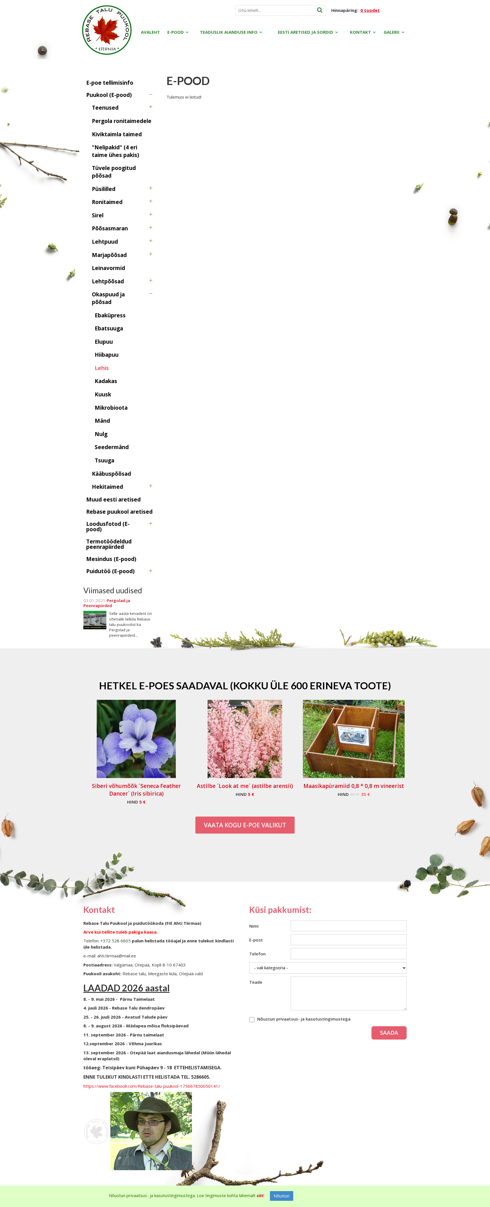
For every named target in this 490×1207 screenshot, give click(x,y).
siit (260, 1195)
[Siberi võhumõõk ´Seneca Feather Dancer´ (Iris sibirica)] (136, 739)
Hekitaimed (107, 486)
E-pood (175, 32)
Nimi (254, 926)
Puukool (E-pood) (109, 95)
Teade (255, 982)
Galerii (392, 32)
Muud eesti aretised (113, 499)
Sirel (98, 215)
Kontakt (360, 32)
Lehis (102, 368)
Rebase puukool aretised (119, 511)
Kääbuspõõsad (111, 473)
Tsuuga (104, 460)
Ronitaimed (107, 202)
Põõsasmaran (110, 228)
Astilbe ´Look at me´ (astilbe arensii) (245, 786)
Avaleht (150, 32)
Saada (389, 1032)
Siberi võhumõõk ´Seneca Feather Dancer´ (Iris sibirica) (136, 789)
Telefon (257, 954)
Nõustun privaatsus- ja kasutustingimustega (303, 1019)
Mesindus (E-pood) (111, 559)
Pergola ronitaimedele (121, 121)
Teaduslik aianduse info (228, 32)
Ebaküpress (110, 315)
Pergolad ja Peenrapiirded (106, 603)
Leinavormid (108, 268)
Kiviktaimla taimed (117, 134)
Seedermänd (112, 447)
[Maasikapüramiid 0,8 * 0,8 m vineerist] (353, 739)
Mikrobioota (111, 407)
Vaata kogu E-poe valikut (245, 825)
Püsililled (103, 189)
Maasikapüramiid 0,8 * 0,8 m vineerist (353, 786)
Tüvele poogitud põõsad (114, 171)
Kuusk (103, 394)
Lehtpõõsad (108, 281)
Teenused (105, 107)
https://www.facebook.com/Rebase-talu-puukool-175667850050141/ (151, 1086)
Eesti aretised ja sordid (305, 32)
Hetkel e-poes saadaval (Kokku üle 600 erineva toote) (245, 685)
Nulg (101, 434)
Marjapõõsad (109, 255)
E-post (256, 940)
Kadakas (106, 381)
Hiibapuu (107, 354)
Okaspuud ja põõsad (108, 298)
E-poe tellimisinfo (109, 82)
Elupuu (104, 341)
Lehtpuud (105, 241)
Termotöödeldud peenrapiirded (109, 544)
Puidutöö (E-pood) (110, 571)
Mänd (102, 420)
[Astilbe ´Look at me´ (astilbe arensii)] (244, 739)
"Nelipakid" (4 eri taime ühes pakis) (115, 151)
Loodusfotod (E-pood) (108, 526)
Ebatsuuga (109, 328)
